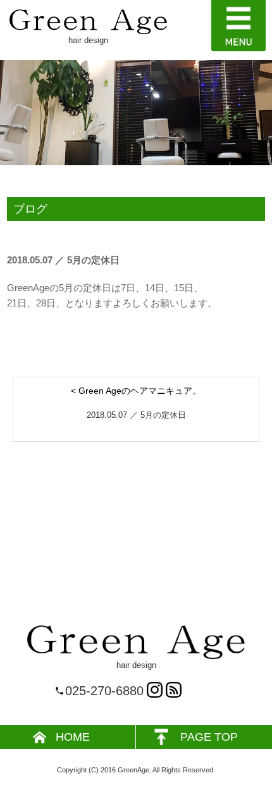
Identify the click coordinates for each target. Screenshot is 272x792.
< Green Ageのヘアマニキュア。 (136, 391)
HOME (73, 737)
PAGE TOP (209, 737)
